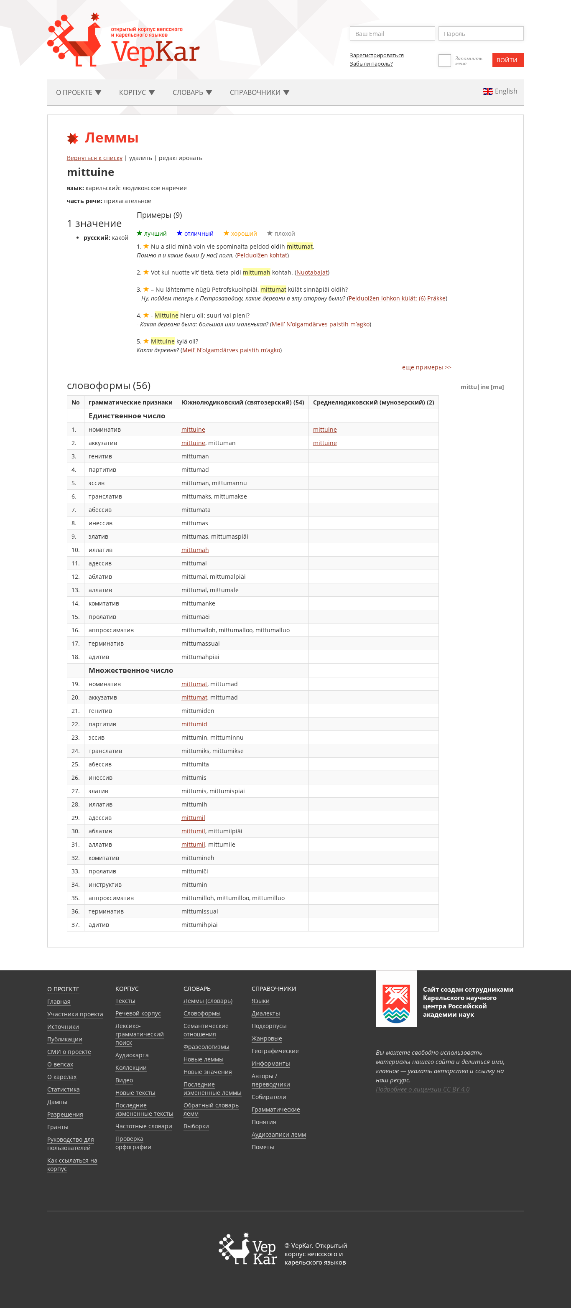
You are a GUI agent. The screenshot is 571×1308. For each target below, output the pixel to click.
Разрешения (65, 1114)
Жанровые (267, 1038)
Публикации (64, 1039)
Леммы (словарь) (208, 1001)
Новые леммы (204, 1059)
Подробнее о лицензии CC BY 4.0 (422, 1089)
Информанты (271, 1063)
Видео (124, 1080)
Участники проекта (75, 1014)
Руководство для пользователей (70, 1143)
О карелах (61, 1077)
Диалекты (266, 1013)
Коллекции (131, 1067)
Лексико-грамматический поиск (139, 1034)
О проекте (63, 989)
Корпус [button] (133, 92)
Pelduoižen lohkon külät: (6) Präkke (397, 298)
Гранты (58, 1127)
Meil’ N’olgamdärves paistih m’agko (321, 324)
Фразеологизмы (206, 1047)
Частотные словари (143, 1126)
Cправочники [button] (256, 92)
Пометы (263, 1147)
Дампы (57, 1102)
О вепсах (60, 1064)
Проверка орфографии (133, 1143)
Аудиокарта (132, 1055)
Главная (59, 1001)
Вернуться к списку (94, 158)
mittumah (195, 550)
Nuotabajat (312, 272)
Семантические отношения (206, 1030)
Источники (63, 1027)
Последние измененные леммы (213, 1088)
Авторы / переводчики (271, 1080)
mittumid (194, 724)
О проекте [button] (75, 92)
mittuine (193, 429)
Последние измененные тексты (144, 1109)
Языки (261, 1001)
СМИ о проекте (69, 1052)
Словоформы (202, 1013)
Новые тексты (135, 1093)
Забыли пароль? (371, 63)
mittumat (194, 684)
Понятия (264, 1122)
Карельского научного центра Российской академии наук (460, 1005)
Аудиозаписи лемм (279, 1134)
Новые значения (208, 1072)
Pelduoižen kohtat (262, 255)
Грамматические (276, 1109)
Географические (275, 1051)
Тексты (125, 1001)
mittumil (193, 818)
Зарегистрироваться (377, 55)
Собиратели (269, 1097)
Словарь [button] (189, 92)
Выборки (196, 1126)
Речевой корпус (138, 1013)
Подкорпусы (269, 1026)
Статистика (63, 1089)
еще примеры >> (426, 367)
